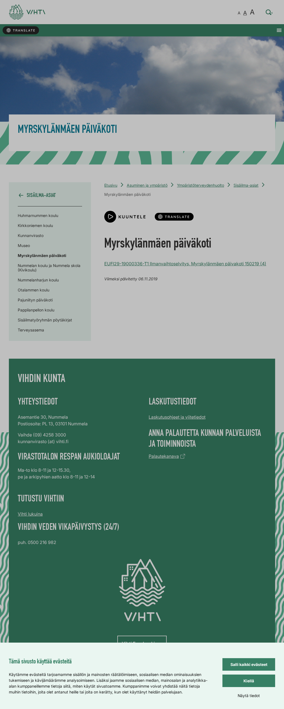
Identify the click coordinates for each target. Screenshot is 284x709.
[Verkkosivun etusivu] (27, 12)
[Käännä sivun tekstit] (20, 30)
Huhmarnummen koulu (38, 215)
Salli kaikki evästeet (248, 664)
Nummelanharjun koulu (38, 280)
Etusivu (110, 185)
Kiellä (249, 680)
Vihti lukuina (30, 514)
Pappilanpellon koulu (36, 310)
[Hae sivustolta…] (269, 12)
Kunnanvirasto (31, 235)
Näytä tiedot (249, 695)
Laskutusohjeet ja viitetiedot (177, 417)
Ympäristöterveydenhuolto (200, 185)
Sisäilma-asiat (246, 185)
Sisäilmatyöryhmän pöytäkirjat (45, 320)
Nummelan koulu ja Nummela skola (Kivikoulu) (49, 267)
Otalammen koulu (33, 290)
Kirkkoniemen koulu (35, 225)
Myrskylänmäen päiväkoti (42, 255)
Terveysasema (31, 330)
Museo (24, 245)
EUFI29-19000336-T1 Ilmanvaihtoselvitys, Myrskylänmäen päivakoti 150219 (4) (185, 263)
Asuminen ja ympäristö (147, 185)
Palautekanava (164, 456)
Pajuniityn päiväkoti (35, 300)
